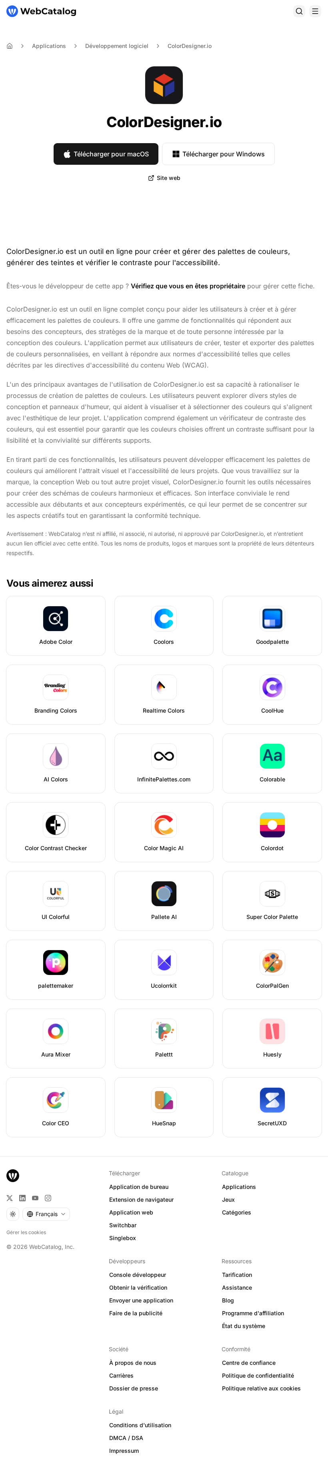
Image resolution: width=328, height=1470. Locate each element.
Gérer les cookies (26, 1232)
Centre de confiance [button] (249, 1362)
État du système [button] (243, 1325)
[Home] (9, 46)
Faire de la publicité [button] (135, 1313)
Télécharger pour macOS (111, 154)
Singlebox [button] (122, 1237)
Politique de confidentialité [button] (258, 1375)
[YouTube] (35, 1198)
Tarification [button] (237, 1274)
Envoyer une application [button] (141, 1300)
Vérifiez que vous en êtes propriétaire (188, 286)
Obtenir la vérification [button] (138, 1287)
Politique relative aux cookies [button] (261, 1388)
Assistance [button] (237, 1287)
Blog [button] (228, 1300)
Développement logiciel (116, 45)
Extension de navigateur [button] (141, 1199)
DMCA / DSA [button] (126, 1437)
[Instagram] (48, 1198)
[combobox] (46, 1214)
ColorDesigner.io (190, 45)
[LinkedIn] (22, 1198)
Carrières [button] (121, 1375)
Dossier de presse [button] (133, 1388)
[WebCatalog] (12, 1175)
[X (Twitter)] (9, 1198)
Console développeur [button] (137, 1274)
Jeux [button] (228, 1199)
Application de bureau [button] (138, 1186)
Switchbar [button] (122, 1225)
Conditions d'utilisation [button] (140, 1425)
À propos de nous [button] (132, 1362)
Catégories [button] (236, 1212)
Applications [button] (239, 1186)
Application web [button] (131, 1212)
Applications (49, 45)
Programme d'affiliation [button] (253, 1313)
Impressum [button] (124, 1450)
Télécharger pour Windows (223, 154)
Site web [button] (168, 177)
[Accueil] (41, 11)
